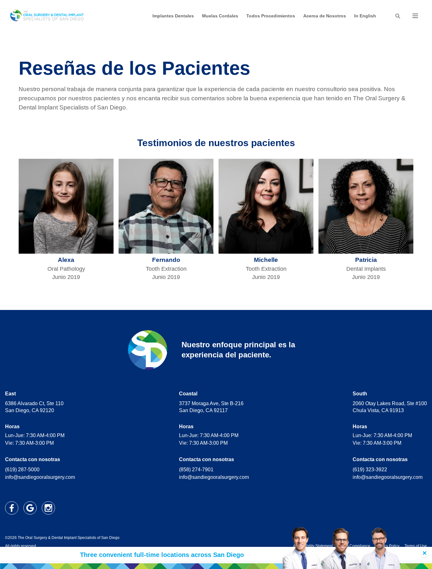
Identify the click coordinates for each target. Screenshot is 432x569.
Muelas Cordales (220, 15)
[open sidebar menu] (415, 15)
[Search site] (397, 15)
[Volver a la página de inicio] (47, 16)
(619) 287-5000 (22, 469)
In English (365, 15)
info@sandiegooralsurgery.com (40, 477)
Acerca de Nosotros (324, 15)
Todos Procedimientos (270, 15)
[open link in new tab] (11, 508)
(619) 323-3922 (370, 469)
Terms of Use (415, 546)
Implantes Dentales (173, 15)
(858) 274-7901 (196, 469)
